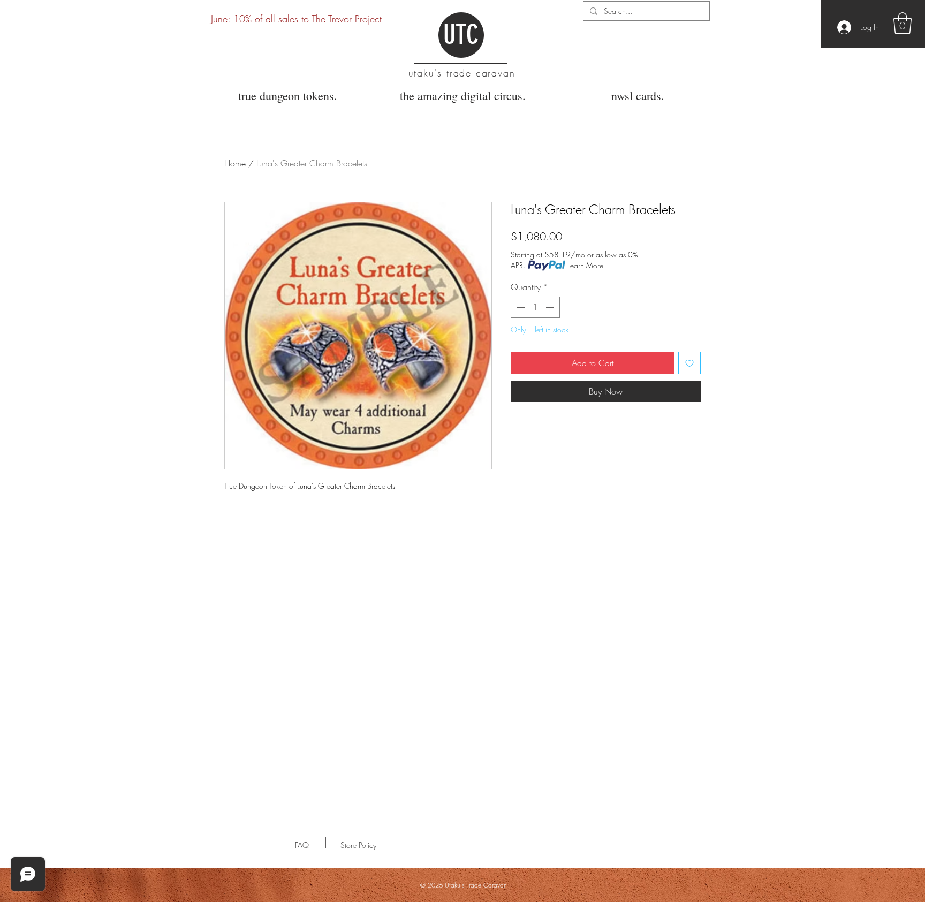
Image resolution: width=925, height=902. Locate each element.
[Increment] (550, 307)
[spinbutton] (535, 307)
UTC (461, 35)
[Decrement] (519, 307)
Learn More (585, 265)
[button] (902, 23)
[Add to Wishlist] (689, 363)
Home (235, 163)
